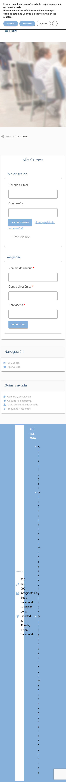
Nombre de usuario (21, 268)
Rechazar (27, 23)
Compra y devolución (19, 396)
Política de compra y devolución (39, 552)
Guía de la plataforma (19, 400)
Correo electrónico (20, 286)
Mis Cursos (14, 366)
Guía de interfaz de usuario (23, 404)
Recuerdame (21, 237)
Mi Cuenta (13, 362)
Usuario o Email (18, 185)
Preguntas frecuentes (19, 408)
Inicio (8, 136)
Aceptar (10, 23)
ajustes (7, 17)
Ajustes (43, 23)
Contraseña (15, 203)
